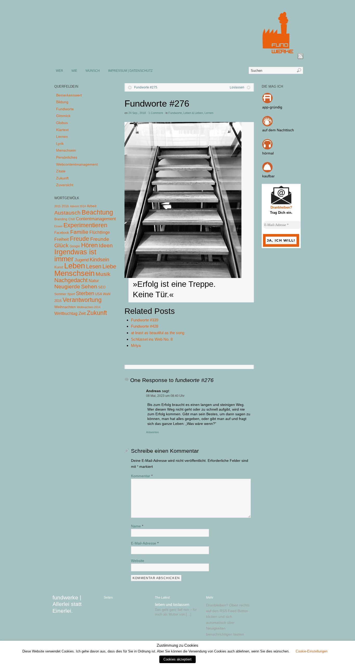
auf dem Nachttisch (278, 130)
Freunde (99, 239)
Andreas (153, 391)
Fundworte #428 (144, 326)
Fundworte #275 (145, 87)
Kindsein (99, 259)
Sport (71, 294)
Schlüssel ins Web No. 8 (152, 339)
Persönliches (66, 157)
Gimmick (63, 116)
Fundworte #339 (144, 320)
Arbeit (91, 206)
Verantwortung (82, 299)
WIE (74, 71)
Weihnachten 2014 (88, 307)
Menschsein (66, 150)
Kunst (58, 267)
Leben (74, 265)
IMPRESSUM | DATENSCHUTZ (130, 71)
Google (75, 246)
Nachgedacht (71, 280)
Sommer (60, 294)
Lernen (209, 112)
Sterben (85, 293)
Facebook (61, 233)
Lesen (93, 266)
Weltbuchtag (65, 313)
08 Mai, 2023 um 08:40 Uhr (165, 396)
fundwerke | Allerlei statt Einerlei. (67, 603)
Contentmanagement (96, 218)
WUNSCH (93, 71)
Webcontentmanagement (77, 164)
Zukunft (62, 178)
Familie (79, 232)
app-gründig (272, 107)
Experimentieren (85, 225)
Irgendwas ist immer (75, 255)
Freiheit (61, 239)
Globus (62, 123)
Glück (61, 245)
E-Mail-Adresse (145, 543)
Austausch (67, 213)
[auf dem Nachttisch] (267, 125)
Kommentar (142, 476)
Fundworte (175, 112)
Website (137, 561)
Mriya (136, 345)
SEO (102, 287)
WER (59, 71)
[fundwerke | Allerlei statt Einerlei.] (178, 57)
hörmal (268, 153)
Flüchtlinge (99, 232)
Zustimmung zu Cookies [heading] (177, 645)
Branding (60, 219)
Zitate (60, 171)
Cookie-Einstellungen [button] (311, 651)
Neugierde (67, 286)
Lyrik (60, 143)
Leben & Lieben (193, 112)
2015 (57, 206)
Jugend (82, 259)
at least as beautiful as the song (157, 333)
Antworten (152, 432)
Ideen (106, 245)
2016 (65, 206)
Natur (94, 281)
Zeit (82, 313)
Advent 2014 (78, 206)
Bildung (62, 102)
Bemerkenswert (69, 95)
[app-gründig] (267, 102)
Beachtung (97, 212)
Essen (58, 226)
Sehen (89, 286)
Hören (89, 245)
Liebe (109, 266)
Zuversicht (64, 185)
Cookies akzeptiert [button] (177, 659)
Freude (79, 238)
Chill (71, 219)
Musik (103, 274)
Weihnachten (65, 307)
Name (137, 526)
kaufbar (268, 176)
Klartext (62, 130)
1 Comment (155, 112)
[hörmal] (267, 148)
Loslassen (237, 87)
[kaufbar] (267, 171)
